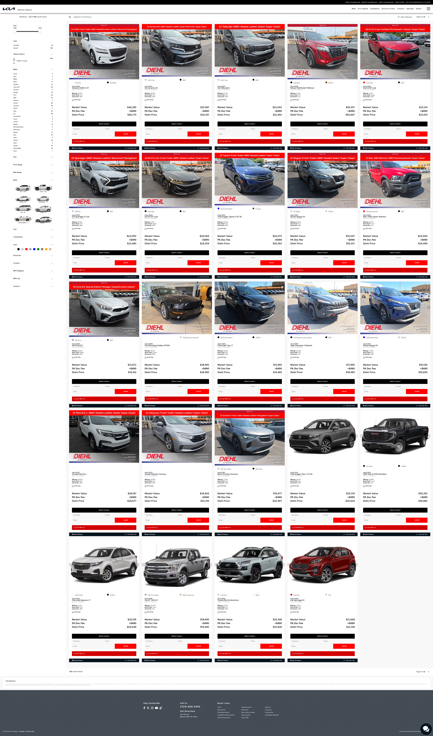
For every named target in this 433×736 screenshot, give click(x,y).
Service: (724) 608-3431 (369, 2)
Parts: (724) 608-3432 (386, 2)
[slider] (14, 31)
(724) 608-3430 (190, 707)
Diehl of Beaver (78, 148)
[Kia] (9, 8)
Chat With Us (80, 141)
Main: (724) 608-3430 (352, 2)
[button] (137, 52)
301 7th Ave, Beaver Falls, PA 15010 (418, 2)
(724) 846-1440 (131, 148)
